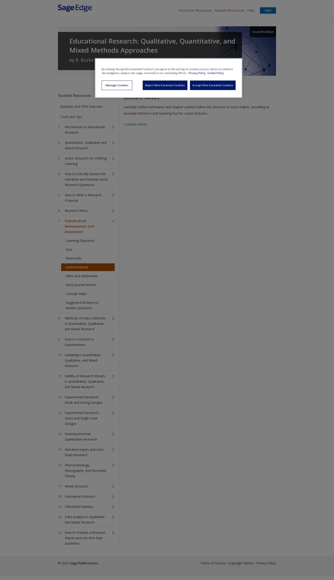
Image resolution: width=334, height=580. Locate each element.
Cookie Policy (215, 73)
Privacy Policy (197, 73)
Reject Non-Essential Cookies (165, 85)
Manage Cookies (117, 85)
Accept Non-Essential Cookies (212, 85)
